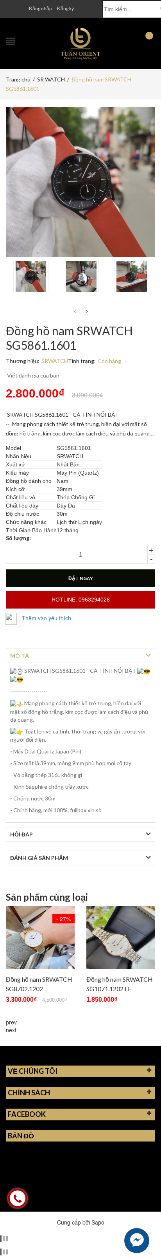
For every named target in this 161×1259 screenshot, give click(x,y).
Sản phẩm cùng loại (47, 897)
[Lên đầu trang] (145, 1235)
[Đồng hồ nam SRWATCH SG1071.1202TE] (120, 937)
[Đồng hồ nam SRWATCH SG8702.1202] (40, 937)
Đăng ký (65, 8)
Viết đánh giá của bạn (32, 375)
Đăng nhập (40, 8)
